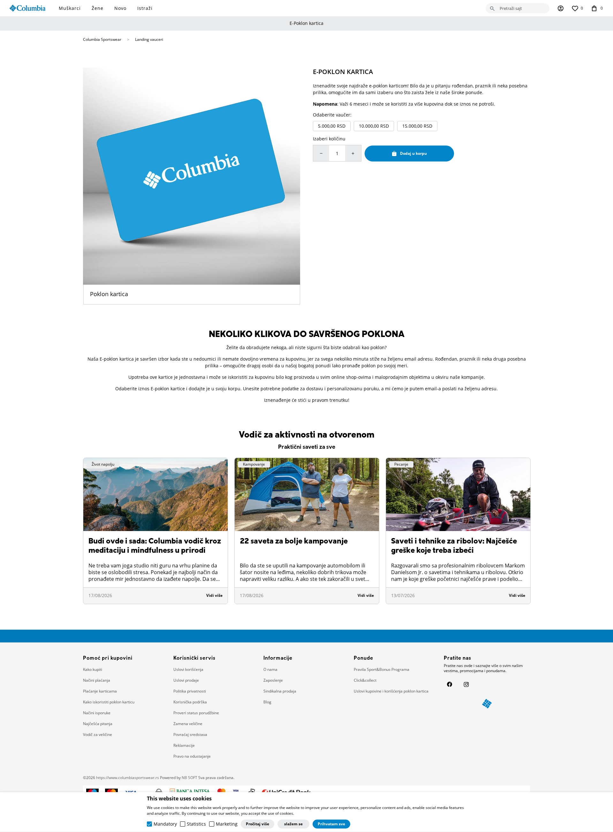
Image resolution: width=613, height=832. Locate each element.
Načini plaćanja (96, 680)
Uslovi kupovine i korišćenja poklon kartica (391, 691)
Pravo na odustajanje (192, 756)
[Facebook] (449, 684)
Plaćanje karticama (100, 691)
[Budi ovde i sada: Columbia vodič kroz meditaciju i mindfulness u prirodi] (155, 494)
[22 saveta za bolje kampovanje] (307, 494)
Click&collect (365, 680)
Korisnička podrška (190, 702)
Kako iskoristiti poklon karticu (108, 702)
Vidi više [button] (214, 595)
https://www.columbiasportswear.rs (127, 777)
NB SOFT (189, 777)
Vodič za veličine (97, 734)
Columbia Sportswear (102, 39)
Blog (267, 702)
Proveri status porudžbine (196, 713)
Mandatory (165, 824)
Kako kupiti (92, 669)
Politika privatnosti (189, 691)
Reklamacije (184, 745)
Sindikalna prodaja (279, 691)
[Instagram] (466, 684)
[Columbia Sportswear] (27, 8)
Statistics (196, 824)
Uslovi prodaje (186, 680)
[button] (517, 8)
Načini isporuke (96, 713)
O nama (270, 669)
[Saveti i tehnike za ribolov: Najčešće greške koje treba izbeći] (458, 494)
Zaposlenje (273, 680)
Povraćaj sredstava (190, 734)
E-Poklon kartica (306, 23)
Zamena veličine (187, 723)
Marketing (227, 824)
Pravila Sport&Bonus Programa (381, 669)
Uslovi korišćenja (188, 669)
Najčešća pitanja (97, 723)
